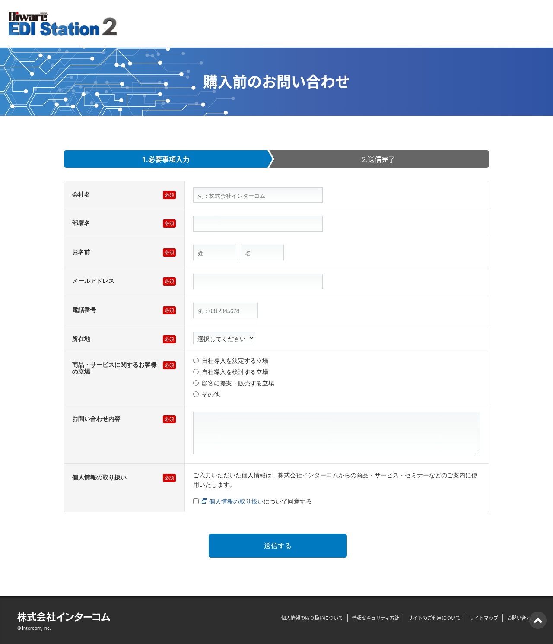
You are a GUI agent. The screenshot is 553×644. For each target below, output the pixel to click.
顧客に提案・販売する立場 (238, 383)
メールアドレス (93, 280)
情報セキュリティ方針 (375, 618)
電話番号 (84, 309)
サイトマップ (484, 618)
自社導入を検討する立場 (235, 371)
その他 (211, 394)
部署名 (81, 222)
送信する (278, 545)
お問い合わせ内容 (96, 418)
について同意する (260, 501)
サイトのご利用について (434, 618)
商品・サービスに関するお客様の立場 (114, 368)
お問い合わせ (521, 618)
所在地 (81, 338)
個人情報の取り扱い (99, 477)
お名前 (81, 251)
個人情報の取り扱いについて (312, 618)
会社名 (81, 194)
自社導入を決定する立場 (235, 360)
